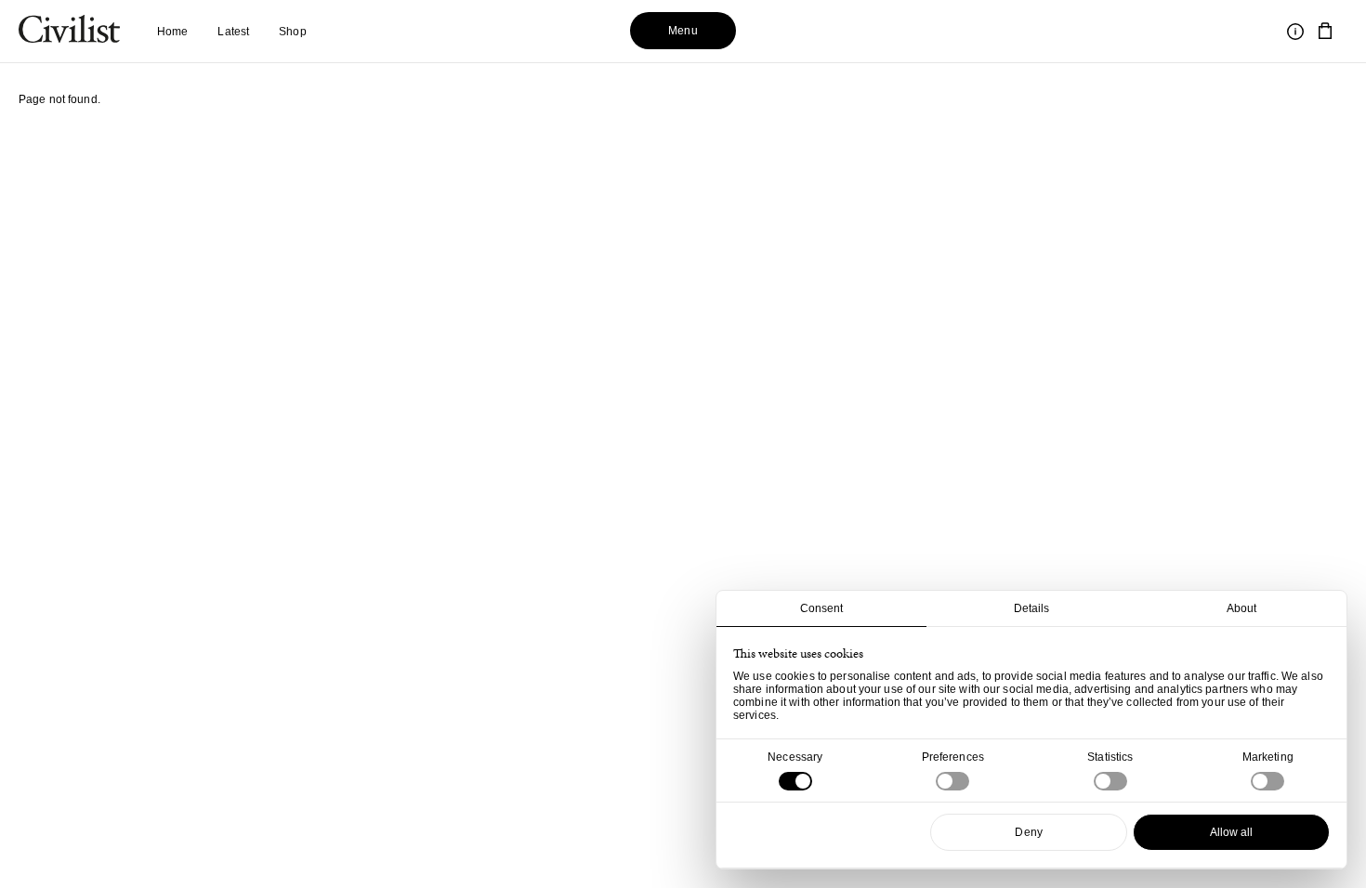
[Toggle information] (1295, 31)
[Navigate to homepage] (69, 31)
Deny (1028, 832)
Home (172, 31)
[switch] (952, 781)
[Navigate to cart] (1325, 31)
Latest (233, 31)
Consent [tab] (822, 608)
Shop (292, 31)
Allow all (1232, 832)
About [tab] (1242, 608)
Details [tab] (1032, 608)
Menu (682, 30)
